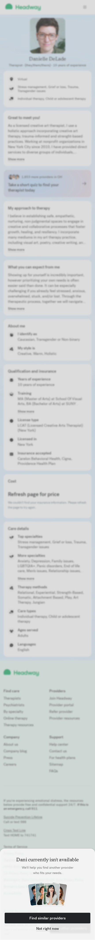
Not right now (47, 928)
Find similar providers (47, 918)
